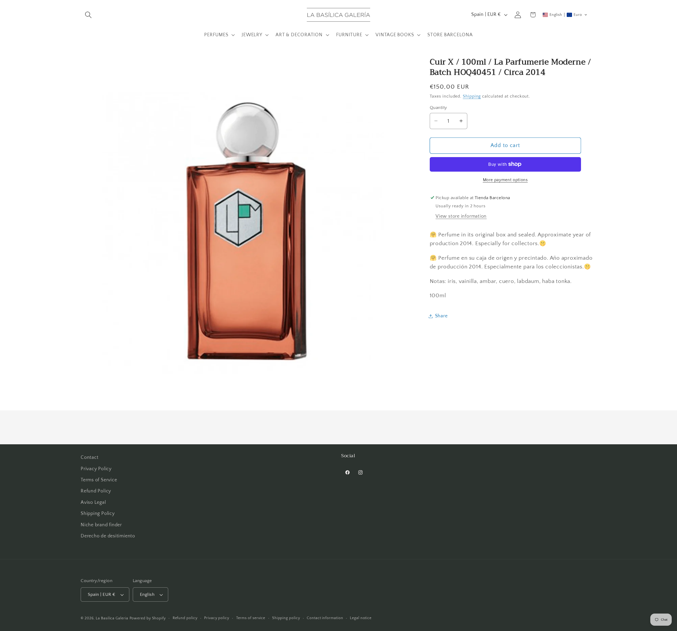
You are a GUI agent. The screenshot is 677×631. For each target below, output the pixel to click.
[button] (88, 14)
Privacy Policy (96, 469)
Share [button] (441, 316)
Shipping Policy (98, 513)
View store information (461, 216)
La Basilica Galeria (112, 618)
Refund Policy (96, 491)
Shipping (472, 96)
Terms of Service (99, 480)
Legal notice (361, 618)
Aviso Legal (93, 502)
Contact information (325, 618)
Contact (89, 457)
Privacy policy (216, 618)
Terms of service (251, 618)
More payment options (505, 179)
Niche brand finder (101, 525)
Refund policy (185, 618)
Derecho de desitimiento (108, 536)
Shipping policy (286, 618)
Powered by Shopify (148, 618)
